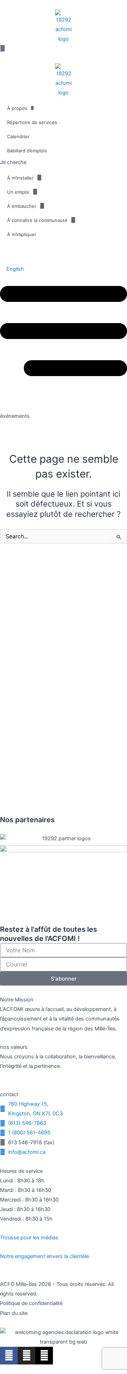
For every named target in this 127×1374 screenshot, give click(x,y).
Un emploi (18, 192)
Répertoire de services (32, 122)
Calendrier (18, 136)
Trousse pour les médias (29, 1237)
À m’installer (20, 178)
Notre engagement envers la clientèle (44, 1256)
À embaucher (21, 206)
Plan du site (14, 1313)
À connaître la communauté (37, 220)
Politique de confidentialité (31, 1303)
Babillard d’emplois (27, 150)
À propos (17, 108)
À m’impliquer (21, 234)
